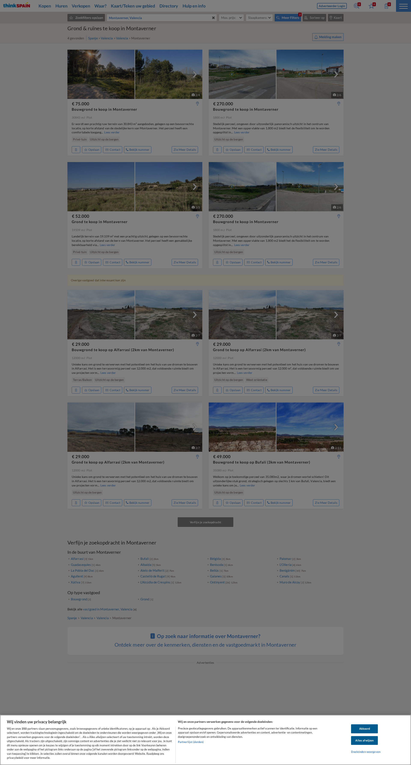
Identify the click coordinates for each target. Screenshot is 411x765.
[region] (205, 740)
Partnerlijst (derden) (191, 742)
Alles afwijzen (364, 740)
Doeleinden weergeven (365, 751)
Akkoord (364, 728)
